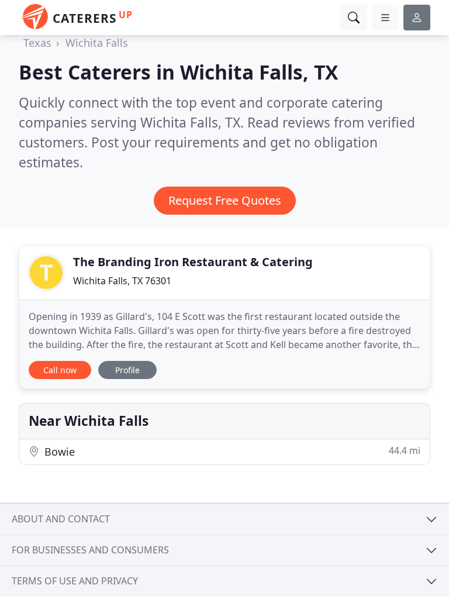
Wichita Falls (96, 43)
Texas (37, 43)
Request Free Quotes (224, 200)
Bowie (231, 451)
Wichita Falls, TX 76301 (122, 280)
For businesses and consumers (90, 549)
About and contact (61, 518)
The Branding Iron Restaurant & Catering (193, 262)
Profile (127, 370)
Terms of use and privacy (75, 580)
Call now (60, 370)
